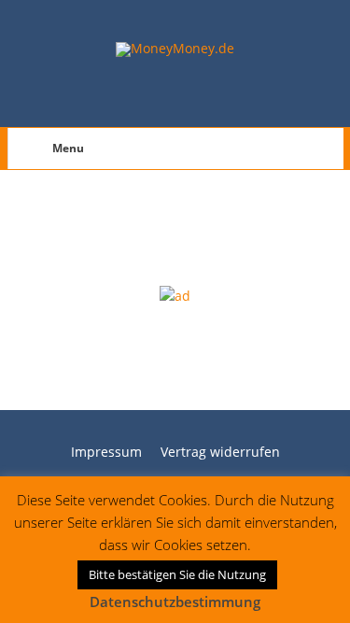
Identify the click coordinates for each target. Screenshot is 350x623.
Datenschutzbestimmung (175, 601)
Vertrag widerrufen (220, 451)
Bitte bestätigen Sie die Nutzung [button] (177, 574)
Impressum (106, 451)
